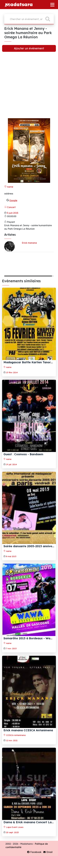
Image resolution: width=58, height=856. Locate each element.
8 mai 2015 (11, 556)
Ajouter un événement (29, 48)
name (9, 186)
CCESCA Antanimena (15, 735)
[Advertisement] (29, 86)
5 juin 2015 (12, 212)
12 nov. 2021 (12, 740)
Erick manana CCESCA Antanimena (28, 730)
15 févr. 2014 (12, 372)
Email (49, 852)
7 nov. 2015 (11, 648)
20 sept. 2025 (12, 832)
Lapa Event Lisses (14, 827)
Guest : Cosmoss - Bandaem (23, 454)
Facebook (35, 852)
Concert (11, 207)
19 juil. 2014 (11, 464)
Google (13, 200)
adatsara (21, 4)
